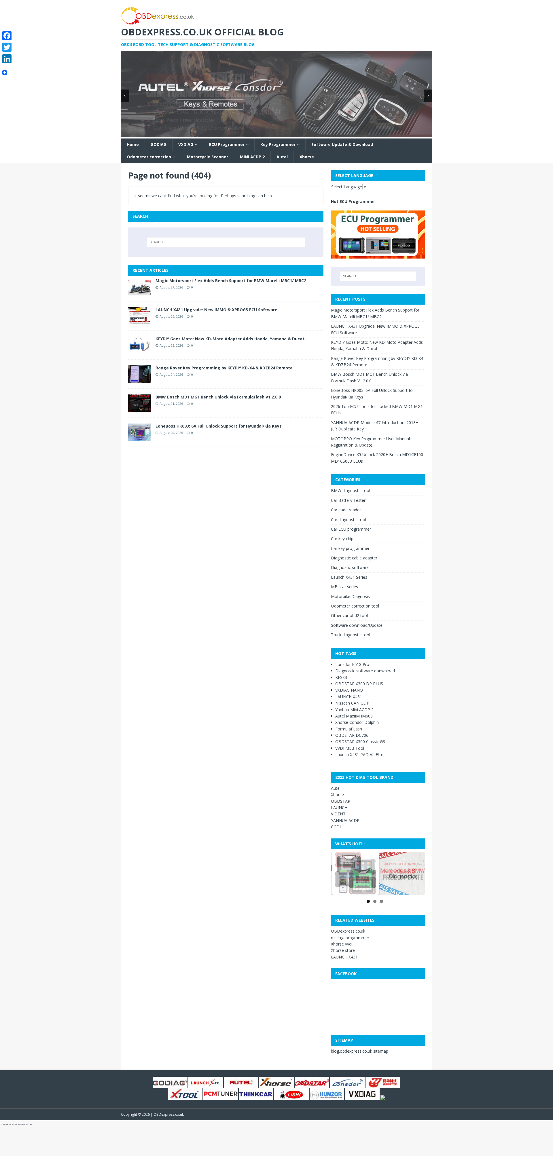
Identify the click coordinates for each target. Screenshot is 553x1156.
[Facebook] (7, 35)
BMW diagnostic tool (350, 490)
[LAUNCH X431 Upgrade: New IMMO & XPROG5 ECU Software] (139, 321)
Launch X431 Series (349, 577)
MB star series (344, 586)
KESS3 (341, 677)
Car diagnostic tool (348, 519)
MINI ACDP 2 (252, 157)
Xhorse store (343, 950)
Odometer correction (149, 157)
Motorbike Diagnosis (350, 596)
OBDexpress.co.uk (348, 931)
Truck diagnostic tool (350, 634)
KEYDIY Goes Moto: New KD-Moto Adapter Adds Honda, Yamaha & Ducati (231, 338)
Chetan (17, 1124)
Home (133, 144)
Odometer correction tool (355, 606)
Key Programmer (278, 144)
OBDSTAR (340, 801)
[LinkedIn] (7, 58)
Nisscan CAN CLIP (352, 703)
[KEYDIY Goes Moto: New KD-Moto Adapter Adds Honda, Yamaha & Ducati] (139, 350)
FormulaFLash (348, 729)
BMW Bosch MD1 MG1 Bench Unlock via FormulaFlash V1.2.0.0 (218, 397)
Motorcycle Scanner (207, 157)
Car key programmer (350, 548)
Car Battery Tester (348, 500)
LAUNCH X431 (348, 696)
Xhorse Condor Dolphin (357, 722)
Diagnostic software (350, 567)
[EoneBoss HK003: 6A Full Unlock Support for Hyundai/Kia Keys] (139, 437)
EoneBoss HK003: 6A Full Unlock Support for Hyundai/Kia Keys (219, 426)
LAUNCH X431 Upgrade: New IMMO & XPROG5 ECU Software (216, 309)
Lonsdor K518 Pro (352, 664)
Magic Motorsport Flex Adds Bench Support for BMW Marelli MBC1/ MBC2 (231, 280)
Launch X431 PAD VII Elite (359, 754)
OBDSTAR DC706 (351, 735)
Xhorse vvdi (341, 944)
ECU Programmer (227, 144)
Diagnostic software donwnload (365, 670)
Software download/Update (356, 625)
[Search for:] (226, 242)
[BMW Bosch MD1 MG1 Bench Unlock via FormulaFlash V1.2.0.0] (139, 408)
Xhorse (307, 157)
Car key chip (342, 538)
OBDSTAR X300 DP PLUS (359, 683)
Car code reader (346, 509)
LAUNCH (339, 807)
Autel (282, 157)
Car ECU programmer (351, 529)
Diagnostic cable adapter (354, 558)
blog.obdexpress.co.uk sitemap (359, 1051)
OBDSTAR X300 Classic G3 (360, 741)
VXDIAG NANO (349, 690)
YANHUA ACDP (345, 820)
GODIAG (158, 144)
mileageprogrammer (350, 937)
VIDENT (338, 814)
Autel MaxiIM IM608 (354, 716)
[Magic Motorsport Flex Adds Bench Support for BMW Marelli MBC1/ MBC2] (139, 292)
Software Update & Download (342, 144)
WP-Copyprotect (27, 1124)
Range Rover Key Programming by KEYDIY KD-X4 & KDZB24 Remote (224, 368)
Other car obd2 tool (349, 615)
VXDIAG (185, 144)
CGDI (336, 826)
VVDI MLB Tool (349, 748)
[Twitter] (7, 47)
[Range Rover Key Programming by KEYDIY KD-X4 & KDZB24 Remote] (139, 379)
